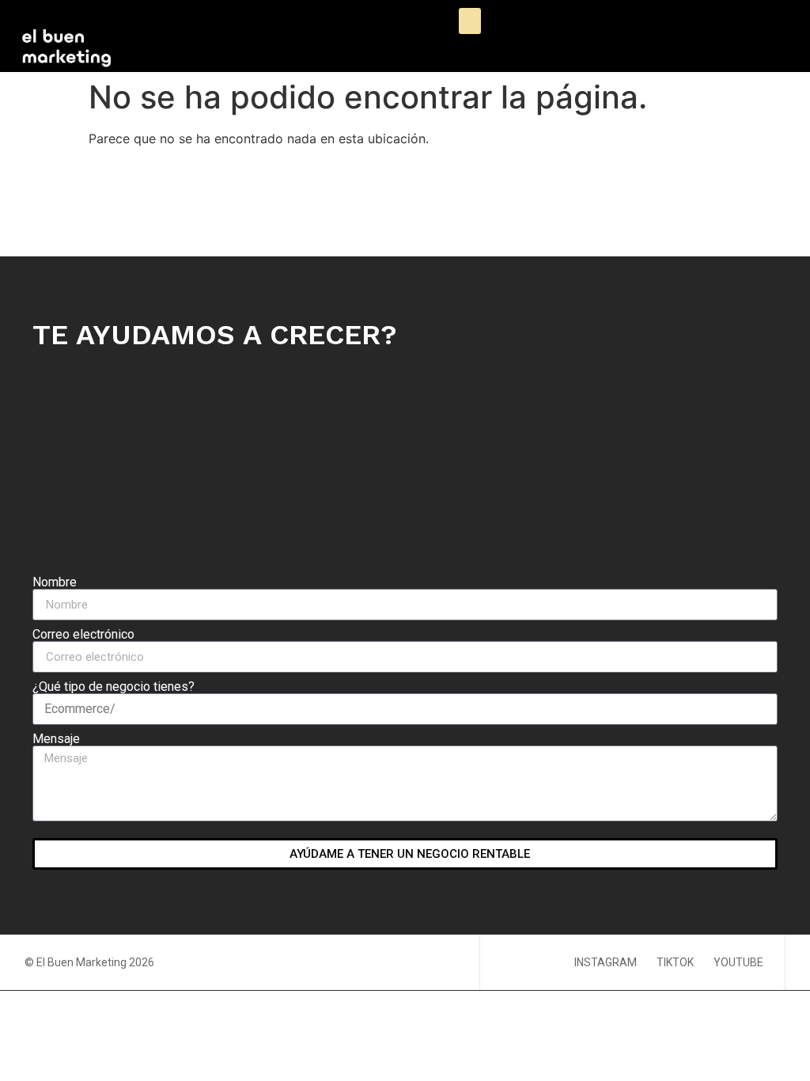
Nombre (54, 582)
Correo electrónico (83, 634)
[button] (470, 21)
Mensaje (56, 739)
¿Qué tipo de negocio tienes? (113, 687)
